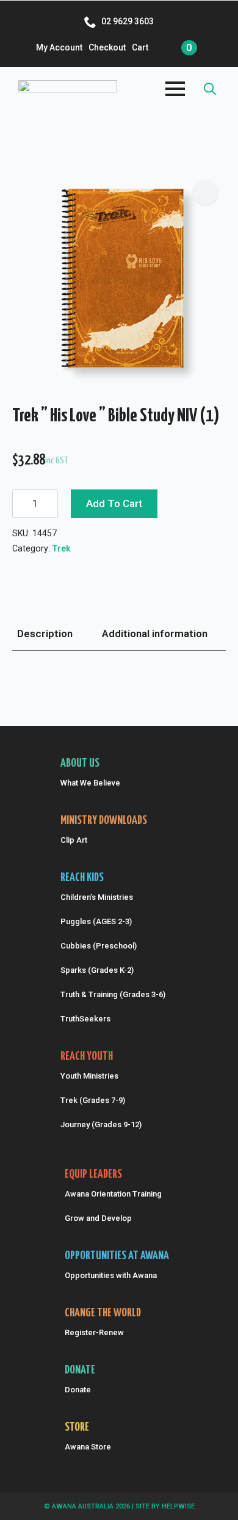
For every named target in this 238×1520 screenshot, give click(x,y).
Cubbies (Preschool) (98, 945)
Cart (140, 47)
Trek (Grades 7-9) (92, 1100)
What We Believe (90, 782)
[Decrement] (22, 504)
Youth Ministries (89, 1075)
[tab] (45, 634)
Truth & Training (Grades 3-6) (112, 994)
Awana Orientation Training (113, 1193)
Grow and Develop (98, 1218)
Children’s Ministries (96, 897)
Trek (61, 548)
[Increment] (48, 504)
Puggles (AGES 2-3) (96, 921)
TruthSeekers (85, 1018)
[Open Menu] (175, 88)
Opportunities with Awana (111, 1275)
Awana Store (88, 1446)
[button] (205, 192)
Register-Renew (94, 1332)
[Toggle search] (210, 89)
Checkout (107, 47)
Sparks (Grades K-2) (97, 970)
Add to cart (114, 503)
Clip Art (73, 840)
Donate (78, 1389)
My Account (59, 47)
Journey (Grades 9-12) (101, 1124)
